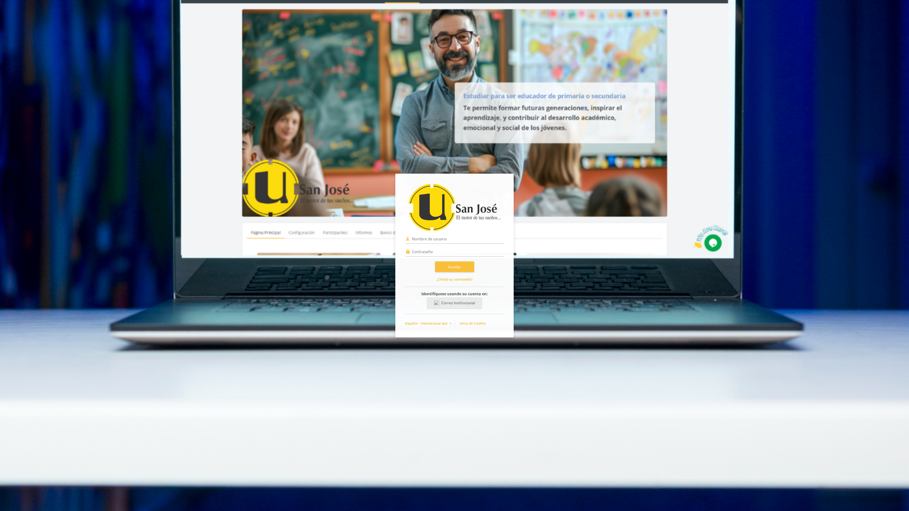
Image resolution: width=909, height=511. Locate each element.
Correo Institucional (458, 303)
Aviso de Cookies (473, 323)
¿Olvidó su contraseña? (454, 279)
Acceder (454, 266)
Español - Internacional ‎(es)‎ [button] (426, 323)
